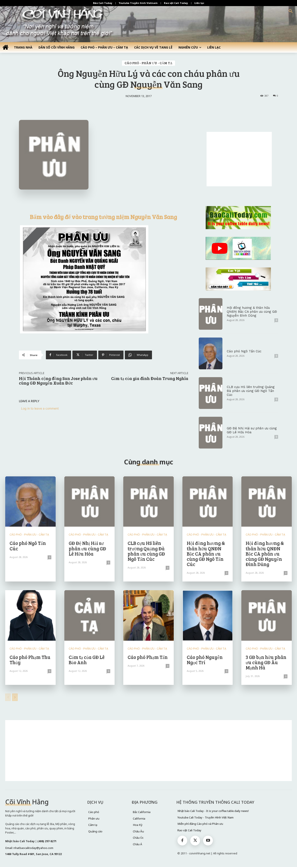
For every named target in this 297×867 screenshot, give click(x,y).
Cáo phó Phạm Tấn (148, 657)
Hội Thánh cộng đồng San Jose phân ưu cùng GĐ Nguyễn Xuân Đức (58, 380)
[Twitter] (195, 840)
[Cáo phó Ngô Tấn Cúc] (211, 353)
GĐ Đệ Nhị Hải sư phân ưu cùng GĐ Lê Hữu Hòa (87, 548)
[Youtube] (208, 840)
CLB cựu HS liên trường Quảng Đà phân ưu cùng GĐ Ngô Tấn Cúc (251, 391)
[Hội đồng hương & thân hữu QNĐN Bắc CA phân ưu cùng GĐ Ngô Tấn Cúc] (207, 501)
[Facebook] (182, 840)
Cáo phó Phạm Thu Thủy (30, 659)
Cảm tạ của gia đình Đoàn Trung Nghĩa (149, 378)
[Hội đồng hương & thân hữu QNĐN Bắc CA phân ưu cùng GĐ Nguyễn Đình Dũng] (211, 314)
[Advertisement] (239, 159)
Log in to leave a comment (40, 408)
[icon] (5, 47)
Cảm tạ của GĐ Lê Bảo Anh (87, 659)
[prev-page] (8, 697)
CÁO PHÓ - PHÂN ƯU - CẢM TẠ (148, 63)
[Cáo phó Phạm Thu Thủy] (30, 615)
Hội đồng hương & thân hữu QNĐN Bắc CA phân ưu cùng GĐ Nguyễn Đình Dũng (252, 312)
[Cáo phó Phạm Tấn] (148, 615)
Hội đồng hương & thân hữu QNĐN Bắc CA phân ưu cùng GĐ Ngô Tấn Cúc (206, 553)
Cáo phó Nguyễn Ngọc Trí (205, 659)
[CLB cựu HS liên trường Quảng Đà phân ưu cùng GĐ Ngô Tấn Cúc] (211, 393)
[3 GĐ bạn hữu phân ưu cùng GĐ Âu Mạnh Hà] (266, 615)
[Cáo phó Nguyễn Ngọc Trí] (207, 615)
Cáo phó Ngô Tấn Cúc (244, 351)
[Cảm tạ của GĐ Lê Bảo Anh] (89, 615)
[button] (290, 11)
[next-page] (15, 697)
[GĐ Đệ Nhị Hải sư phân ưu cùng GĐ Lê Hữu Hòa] (211, 433)
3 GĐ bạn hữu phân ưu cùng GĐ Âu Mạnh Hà (266, 662)
